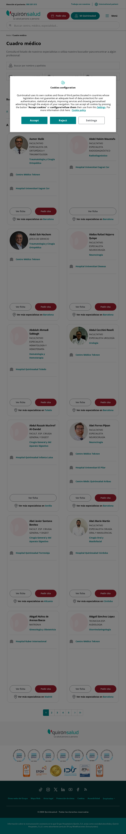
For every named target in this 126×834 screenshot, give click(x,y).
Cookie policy (79, 110)
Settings (91, 120)
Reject (63, 120)
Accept (34, 120)
